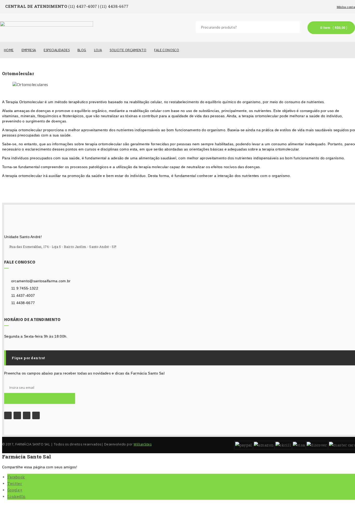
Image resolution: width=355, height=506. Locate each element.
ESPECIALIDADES (57, 50)
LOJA (98, 50)
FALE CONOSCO (166, 50)
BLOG (81, 50)
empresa (29, 50)
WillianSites (143, 444)
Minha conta (346, 7)
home (9, 50)
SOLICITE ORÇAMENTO (128, 50)
